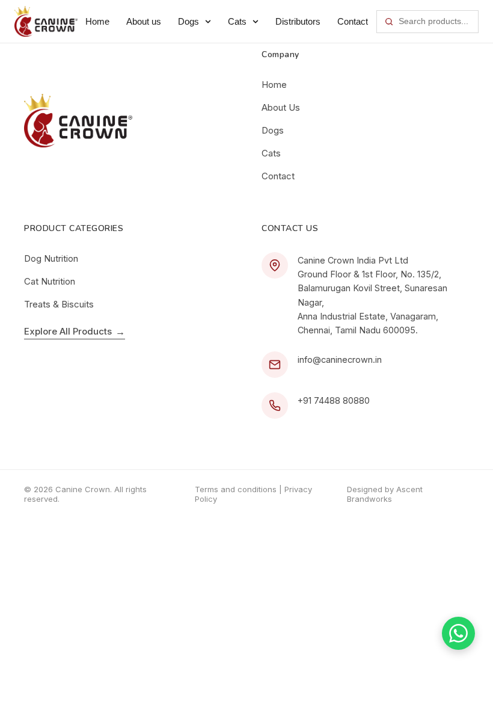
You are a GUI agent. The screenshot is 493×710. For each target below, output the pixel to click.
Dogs (188, 21)
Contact (352, 21)
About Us (281, 107)
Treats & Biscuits (59, 304)
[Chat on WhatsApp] (458, 633)
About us (143, 21)
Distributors (297, 21)
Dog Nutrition (51, 258)
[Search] (389, 21)
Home (97, 21)
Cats (237, 21)
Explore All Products (74, 332)
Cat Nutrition (49, 281)
